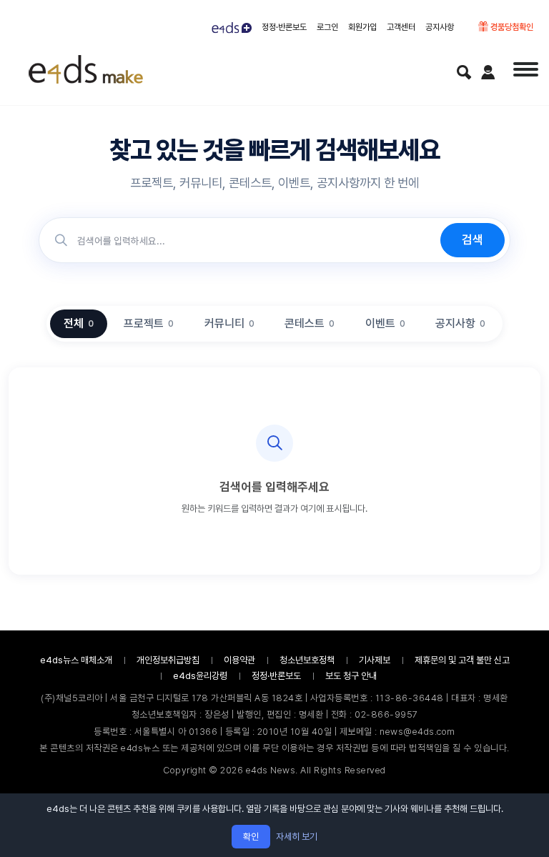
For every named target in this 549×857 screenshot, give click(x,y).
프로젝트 (149, 323)
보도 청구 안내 (351, 675)
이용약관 (239, 660)
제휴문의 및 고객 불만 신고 (462, 660)
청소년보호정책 (307, 660)
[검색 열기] (464, 72)
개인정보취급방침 (168, 660)
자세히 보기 (296, 836)
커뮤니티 (229, 323)
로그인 (327, 27)
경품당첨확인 (510, 27)
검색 (472, 239)
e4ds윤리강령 (200, 675)
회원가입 (362, 27)
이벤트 (385, 323)
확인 (251, 836)
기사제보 (374, 660)
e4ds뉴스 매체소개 (76, 660)
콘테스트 (310, 323)
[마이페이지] (488, 72)
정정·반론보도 (284, 27)
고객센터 (401, 27)
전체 (79, 323)
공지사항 (439, 27)
